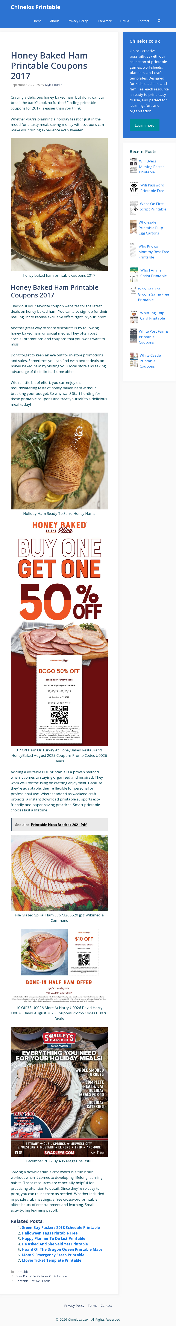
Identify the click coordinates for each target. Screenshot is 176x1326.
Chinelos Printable (35, 7)
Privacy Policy (78, 21)
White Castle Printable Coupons (150, 361)
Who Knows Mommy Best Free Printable (153, 252)
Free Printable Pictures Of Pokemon (41, 1276)
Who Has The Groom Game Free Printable (153, 294)
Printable (22, 1272)
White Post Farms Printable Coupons (153, 337)
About (54, 21)
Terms (92, 1305)
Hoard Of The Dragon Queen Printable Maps (62, 1249)
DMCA (124, 21)
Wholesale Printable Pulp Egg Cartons (151, 228)
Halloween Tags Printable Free (49, 1233)
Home (37, 21)
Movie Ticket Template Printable (51, 1260)
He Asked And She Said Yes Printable (55, 1244)
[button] (159, 21)
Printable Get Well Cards (33, 1281)
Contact (143, 21)
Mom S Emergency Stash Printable (53, 1254)
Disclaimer (104, 21)
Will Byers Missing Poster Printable (151, 166)
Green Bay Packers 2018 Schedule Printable (61, 1227)
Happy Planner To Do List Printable (53, 1238)
